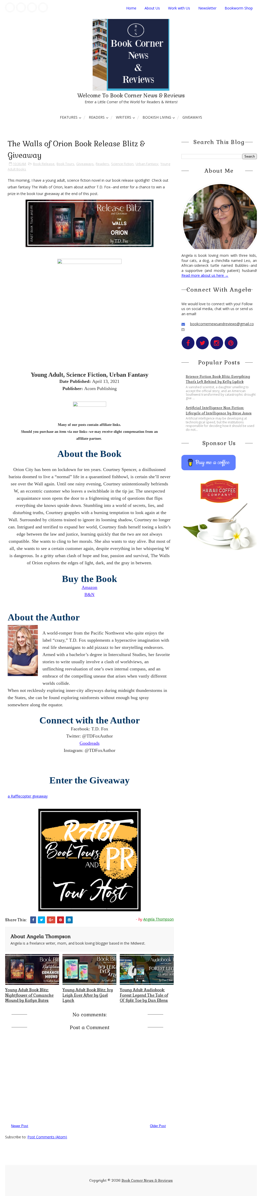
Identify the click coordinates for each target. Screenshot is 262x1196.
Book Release (43, 163)
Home (131, 8)
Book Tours (65, 163)
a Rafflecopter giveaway (28, 796)
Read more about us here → (204, 275)
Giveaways (192, 117)
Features (69, 117)
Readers (97, 117)
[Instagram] (32, 7)
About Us (152, 8)
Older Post (158, 1126)
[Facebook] (10, 7)
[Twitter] (21, 7)
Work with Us (179, 8)
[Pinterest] (43, 7)
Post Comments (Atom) (47, 1136)
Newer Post (19, 1126)
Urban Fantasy (147, 163)
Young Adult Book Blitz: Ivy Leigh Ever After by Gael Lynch (87, 995)
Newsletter (207, 8)
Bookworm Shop (239, 8)
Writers (123, 117)
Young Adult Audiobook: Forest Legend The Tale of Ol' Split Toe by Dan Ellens (144, 995)
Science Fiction (122, 163)
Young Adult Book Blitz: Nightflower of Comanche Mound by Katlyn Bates (29, 995)
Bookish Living (157, 117)
